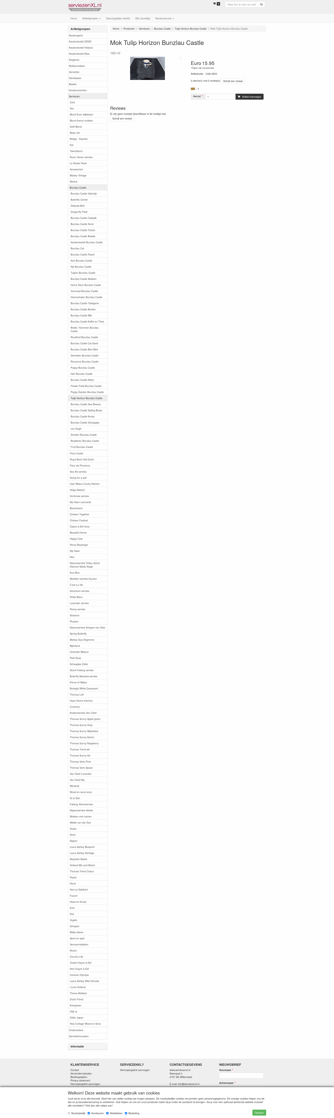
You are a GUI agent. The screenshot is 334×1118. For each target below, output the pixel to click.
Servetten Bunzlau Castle (84, 355)
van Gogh (76, 428)
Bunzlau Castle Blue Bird (84, 349)
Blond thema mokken (81, 120)
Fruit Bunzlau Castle (82, 447)
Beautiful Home (78, 532)
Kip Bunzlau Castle (81, 266)
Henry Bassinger (79, 544)
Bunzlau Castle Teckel (83, 230)
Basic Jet (75, 132)
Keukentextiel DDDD (80, 41)
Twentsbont (76, 151)
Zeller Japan (77, 1017)
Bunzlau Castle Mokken (84, 279)
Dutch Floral (76, 999)
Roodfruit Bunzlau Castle (84, 337)
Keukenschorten (78, 90)
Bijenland (75, 645)
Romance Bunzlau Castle (84, 361)
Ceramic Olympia (79, 975)
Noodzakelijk (78, 1113)
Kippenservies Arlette (81, 810)
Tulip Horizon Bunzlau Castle (86, 398)
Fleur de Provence (80, 465)
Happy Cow (76, 538)
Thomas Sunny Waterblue (84, 731)
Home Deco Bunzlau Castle (86, 285)
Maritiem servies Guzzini (83, 578)
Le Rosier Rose (78, 163)
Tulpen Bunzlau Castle (83, 272)
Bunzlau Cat (77, 248)
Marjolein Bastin (78, 859)
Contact (74, 1070)
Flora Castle (76, 453)
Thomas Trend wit (80, 749)
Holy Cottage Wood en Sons (85, 1023)
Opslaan (259, 1112)
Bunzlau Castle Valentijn (84, 193)
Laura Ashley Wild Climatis (84, 981)
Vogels (73, 920)
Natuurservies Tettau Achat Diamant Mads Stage (85, 564)
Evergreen (75, 1005)
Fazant (73, 895)
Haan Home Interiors (81, 700)
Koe (72, 914)
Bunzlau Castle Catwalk (84, 218)
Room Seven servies (81, 157)
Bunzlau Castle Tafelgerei (85, 303)
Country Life (76, 956)
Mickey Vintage (78, 175)
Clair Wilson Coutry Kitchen (85, 484)
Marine (73, 181)
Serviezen (74, 96)
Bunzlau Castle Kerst (82, 224)
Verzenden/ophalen (81, 1073)
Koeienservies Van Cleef (83, 713)
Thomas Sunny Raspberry (84, 743)
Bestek (72, 84)
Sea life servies (78, 471)
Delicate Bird (78, 205)
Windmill (74, 786)
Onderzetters (76, 1030)
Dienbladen (75, 78)
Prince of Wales (78, 682)
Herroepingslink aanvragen (85, 1084)
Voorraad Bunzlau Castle (84, 291)
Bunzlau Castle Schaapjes (85, 422)
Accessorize (76, 169)
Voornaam (225, 1070)
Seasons (74, 615)
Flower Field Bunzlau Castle (86, 386)
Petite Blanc (76, 597)
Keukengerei (76, 35)
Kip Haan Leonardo (80, 502)
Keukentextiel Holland (81, 47)
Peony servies (77, 609)
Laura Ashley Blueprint (82, 847)
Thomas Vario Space (81, 767)
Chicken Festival (79, 520)
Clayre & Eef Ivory (80, 526)
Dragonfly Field (79, 211)
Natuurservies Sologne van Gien (87, 627)
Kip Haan (75, 551)
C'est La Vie (76, 585)
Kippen (73, 841)
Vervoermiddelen (79, 944)
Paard (73, 877)
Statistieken (116, 1113)
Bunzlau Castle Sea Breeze (86, 404)
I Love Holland (78, 987)
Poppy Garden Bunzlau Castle (87, 392)
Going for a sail (78, 477)
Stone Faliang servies (82, 670)
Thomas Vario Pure (80, 761)
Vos (72, 108)
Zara (72, 102)
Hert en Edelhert (79, 889)
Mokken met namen (81, 816)
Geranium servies (79, 591)
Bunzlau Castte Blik (81, 315)
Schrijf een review (233, 81)
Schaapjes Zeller (79, 664)
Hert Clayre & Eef (79, 969)
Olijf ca (73, 1011)
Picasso (74, 621)
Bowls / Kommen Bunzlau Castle (85, 329)
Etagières (74, 59)
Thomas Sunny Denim (82, 737)
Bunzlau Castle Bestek (83, 236)
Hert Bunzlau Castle (82, 373)
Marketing (133, 1113)
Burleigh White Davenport (84, 688)
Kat (71, 145)
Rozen (73, 950)
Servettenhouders (79, 1036)
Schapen (74, 926)
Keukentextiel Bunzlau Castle (87, 242)
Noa (72, 557)
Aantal (197, 96)
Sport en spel (77, 938)
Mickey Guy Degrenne (82, 639)
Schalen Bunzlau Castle (84, 434)
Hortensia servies (79, 496)
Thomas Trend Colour (82, 871)
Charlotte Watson (79, 652)
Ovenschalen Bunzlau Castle (86, 297)
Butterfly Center (79, 199)
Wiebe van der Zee (80, 822)
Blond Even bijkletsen (81, 114)
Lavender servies (79, 603)
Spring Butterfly (78, 633)
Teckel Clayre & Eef (80, 962)
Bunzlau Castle (78, 187)
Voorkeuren (97, 1113)
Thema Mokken (78, 993)
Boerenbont (76, 508)
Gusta (73, 828)
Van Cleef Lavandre (81, 773)
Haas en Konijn (78, 901)
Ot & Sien (75, 798)
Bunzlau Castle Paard (82, 254)
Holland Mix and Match (82, 865)
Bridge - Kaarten (79, 139)
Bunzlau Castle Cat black (84, 343)
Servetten (74, 72)
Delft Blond (76, 126)
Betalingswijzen (78, 1077)
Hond (73, 883)
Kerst (72, 834)
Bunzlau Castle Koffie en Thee (87, 321)
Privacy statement (80, 1080)
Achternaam (226, 1083)
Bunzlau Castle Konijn (83, 416)
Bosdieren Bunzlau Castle (85, 440)
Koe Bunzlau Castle (81, 260)
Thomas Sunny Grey (81, 725)
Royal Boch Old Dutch (82, 459)
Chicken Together (79, 514)
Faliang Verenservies (81, 804)
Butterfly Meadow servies (83, 676)
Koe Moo (75, 572)
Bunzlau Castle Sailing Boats (86, 410)
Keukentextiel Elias (79, 53)
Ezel (72, 908)
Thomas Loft (77, 694)
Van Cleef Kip (77, 780)
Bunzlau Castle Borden (83, 309)
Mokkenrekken (77, 66)
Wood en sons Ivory (81, 792)
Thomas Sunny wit (80, 755)
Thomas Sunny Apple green (85, 719)
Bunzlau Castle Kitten (82, 380)
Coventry (75, 706)
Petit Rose (75, 658)
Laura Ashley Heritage (82, 853)
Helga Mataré (77, 490)
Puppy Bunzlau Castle (83, 367)
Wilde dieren (77, 932)
